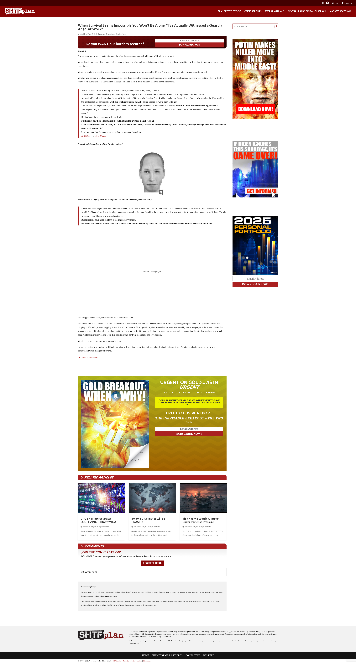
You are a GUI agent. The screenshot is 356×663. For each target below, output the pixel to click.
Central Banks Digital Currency (307, 11)
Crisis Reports (253, 11)
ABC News (86, 136)
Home (145, 655)
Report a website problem (132, 661)
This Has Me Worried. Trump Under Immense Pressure (200, 520)
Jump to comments (89, 357)
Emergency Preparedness (106, 34)
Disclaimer (147, 661)
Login (336, 3)
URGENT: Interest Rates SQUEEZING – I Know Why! (98, 520)
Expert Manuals (274, 11)
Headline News (121, 34)
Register (348, 3)
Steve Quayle (100, 136)
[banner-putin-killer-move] (255, 118)
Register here (152, 563)
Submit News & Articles (167, 655)
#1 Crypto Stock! (230, 11)
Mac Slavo (83, 34)
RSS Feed (208, 655)
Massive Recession (340, 11)
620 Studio (117, 661)
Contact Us (193, 655)
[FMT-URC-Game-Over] (255, 197)
